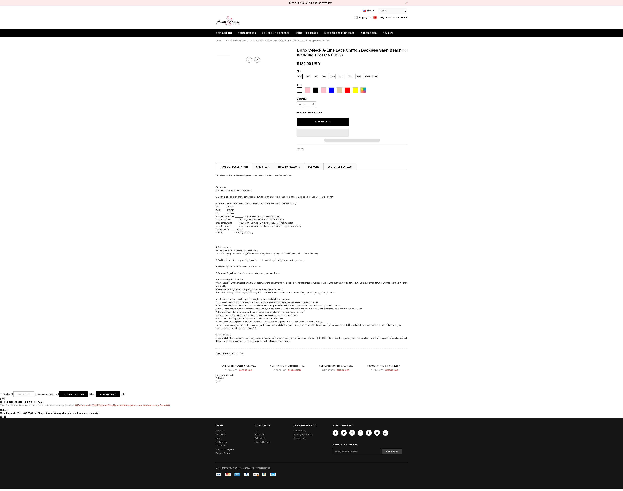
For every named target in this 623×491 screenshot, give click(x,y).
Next (406, 50)
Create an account (398, 17)
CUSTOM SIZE (371, 76)
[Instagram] (352, 433)
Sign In (384, 17)
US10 (332, 76)
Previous (403, 50)
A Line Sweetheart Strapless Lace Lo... (336, 366)
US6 (316, 76)
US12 (341, 76)
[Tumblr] (369, 433)
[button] (323, 133)
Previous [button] (249, 60)
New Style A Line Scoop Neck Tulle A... (384, 366)
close (406, 3)
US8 (324, 76)
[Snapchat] (377, 433)
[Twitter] (344, 433)
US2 (300, 76)
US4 (308, 76)
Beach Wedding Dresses (237, 41)
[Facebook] (335, 433)
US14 (350, 76)
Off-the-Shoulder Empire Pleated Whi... (238, 366)
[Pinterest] (360, 433)
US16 (358, 76)
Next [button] (257, 60)
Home (218, 41)
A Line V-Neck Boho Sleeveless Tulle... (287, 366)
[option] (223, 53)
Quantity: (302, 99)
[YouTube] (385, 433)
